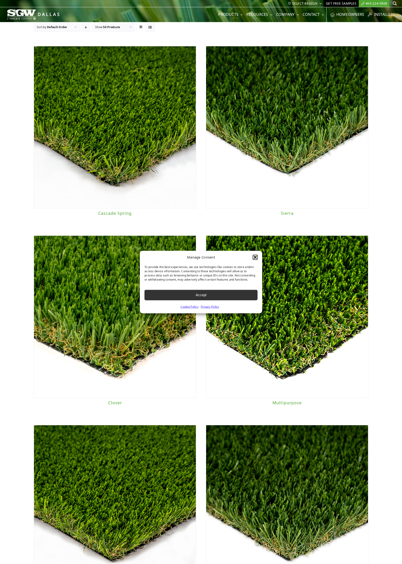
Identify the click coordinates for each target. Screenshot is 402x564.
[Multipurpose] (287, 316)
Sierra (287, 213)
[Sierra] (287, 127)
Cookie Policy (189, 307)
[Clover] (115, 316)
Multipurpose (287, 402)
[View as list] (150, 27)
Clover (115, 402)
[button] (255, 257)
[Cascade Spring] (115, 127)
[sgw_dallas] (36, 11)
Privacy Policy (210, 307)
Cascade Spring (115, 213)
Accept (201, 295)
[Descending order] (85, 27)
